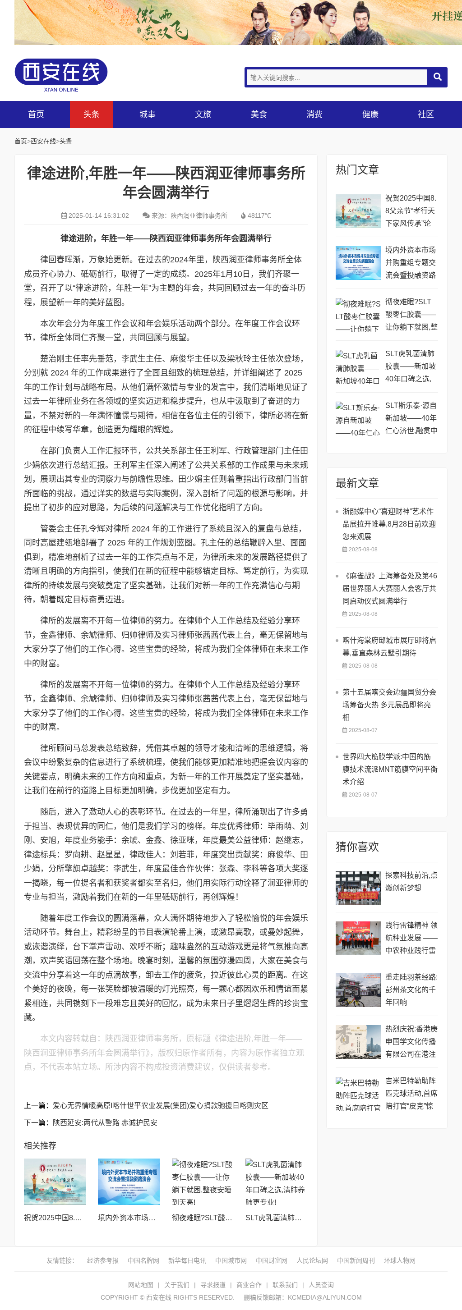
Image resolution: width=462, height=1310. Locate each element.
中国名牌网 (143, 1260)
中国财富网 (271, 1260)
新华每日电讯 (187, 1260)
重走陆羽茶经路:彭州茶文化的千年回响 (411, 989)
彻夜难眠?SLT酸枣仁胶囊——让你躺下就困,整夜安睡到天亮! (411, 316)
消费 (314, 114)
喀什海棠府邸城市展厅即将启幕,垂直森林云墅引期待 (389, 647)
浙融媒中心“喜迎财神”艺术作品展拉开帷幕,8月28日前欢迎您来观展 (389, 524)
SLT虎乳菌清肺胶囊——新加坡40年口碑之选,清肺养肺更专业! (411, 367)
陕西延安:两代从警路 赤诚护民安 (105, 1123)
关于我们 (176, 1284)
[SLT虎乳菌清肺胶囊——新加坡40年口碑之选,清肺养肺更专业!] (276, 1182)
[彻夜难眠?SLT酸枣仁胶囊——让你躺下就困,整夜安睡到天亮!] (203, 1182)
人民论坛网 (312, 1260)
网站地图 (140, 1284)
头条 (91, 114)
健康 (370, 114)
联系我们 (285, 1284)
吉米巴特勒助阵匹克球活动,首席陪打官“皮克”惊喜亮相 (411, 1095)
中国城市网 (231, 1260)
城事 (147, 114)
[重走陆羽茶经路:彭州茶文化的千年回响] (358, 990)
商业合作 (249, 1284)
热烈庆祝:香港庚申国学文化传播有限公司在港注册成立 (411, 1043)
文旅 (203, 114)
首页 (36, 114)
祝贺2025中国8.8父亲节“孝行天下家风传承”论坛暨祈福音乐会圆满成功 (410, 212)
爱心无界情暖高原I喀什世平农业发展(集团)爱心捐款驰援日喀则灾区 (160, 1105)
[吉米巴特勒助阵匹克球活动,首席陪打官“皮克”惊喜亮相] (358, 1094)
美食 (259, 114)
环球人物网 (400, 1260)
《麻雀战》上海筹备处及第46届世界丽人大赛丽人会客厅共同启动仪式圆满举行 (389, 588)
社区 (426, 114)
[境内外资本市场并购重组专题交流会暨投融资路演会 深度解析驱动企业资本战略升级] (129, 1182)
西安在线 (82, 75)
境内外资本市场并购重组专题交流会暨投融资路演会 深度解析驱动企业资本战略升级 (411, 264)
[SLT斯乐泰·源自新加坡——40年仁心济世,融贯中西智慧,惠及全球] (358, 418)
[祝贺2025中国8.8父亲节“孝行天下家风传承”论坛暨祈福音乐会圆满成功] (55, 1182)
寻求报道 (213, 1284)
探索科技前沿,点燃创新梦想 (411, 881)
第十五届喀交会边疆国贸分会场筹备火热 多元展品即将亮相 (389, 704)
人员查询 (321, 1284)
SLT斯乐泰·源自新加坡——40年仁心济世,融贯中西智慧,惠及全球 (411, 419)
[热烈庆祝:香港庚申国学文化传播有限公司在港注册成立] (358, 1042)
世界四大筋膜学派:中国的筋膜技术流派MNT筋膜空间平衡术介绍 (390, 769)
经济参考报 (103, 1260)
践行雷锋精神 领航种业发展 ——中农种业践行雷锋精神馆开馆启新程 (411, 939)
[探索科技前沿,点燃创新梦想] (358, 888)
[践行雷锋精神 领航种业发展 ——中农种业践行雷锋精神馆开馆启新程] (358, 938)
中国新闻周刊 (356, 1260)
